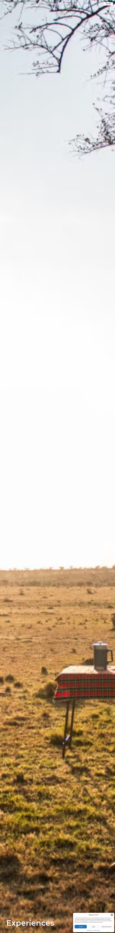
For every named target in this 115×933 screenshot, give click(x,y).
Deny (93, 926)
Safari (76, 4)
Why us (38, 4)
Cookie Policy (90, 930)
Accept (81, 926)
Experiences (66, 4)
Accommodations (50, 4)
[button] (112, 915)
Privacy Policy (97, 930)
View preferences (106, 926)
